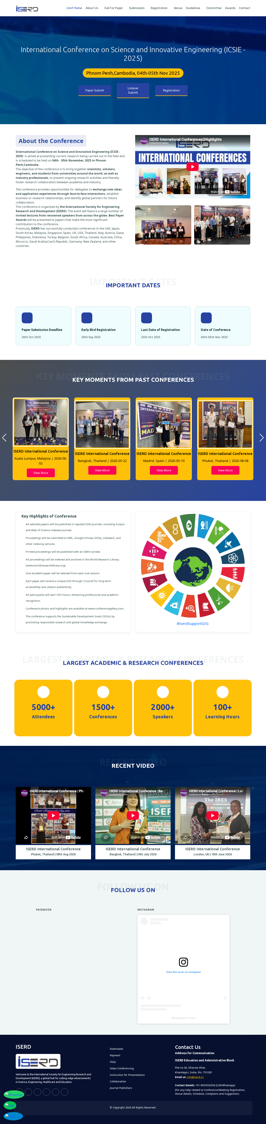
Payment (115, 1055)
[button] (4, 438)
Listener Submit (133, 90)
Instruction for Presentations (127, 1075)
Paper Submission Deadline (42, 329)
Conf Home (74, 8)
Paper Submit (94, 90)
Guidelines (193, 8)
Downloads (116, 1049)
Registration (159, 8)
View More (40, 470)
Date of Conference (216, 329)
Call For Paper (113, 8)
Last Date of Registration (160, 329)
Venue (178, 8)
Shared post (178, 1017)
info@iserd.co (195, 1077)
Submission (137, 8)
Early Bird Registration (98, 329)
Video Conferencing (122, 1068)
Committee (213, 8)
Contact (244, 8)
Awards (230, 8)
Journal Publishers (121, 1088)
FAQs (113, 1062)
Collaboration (118, 1081)
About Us (92, 8)
